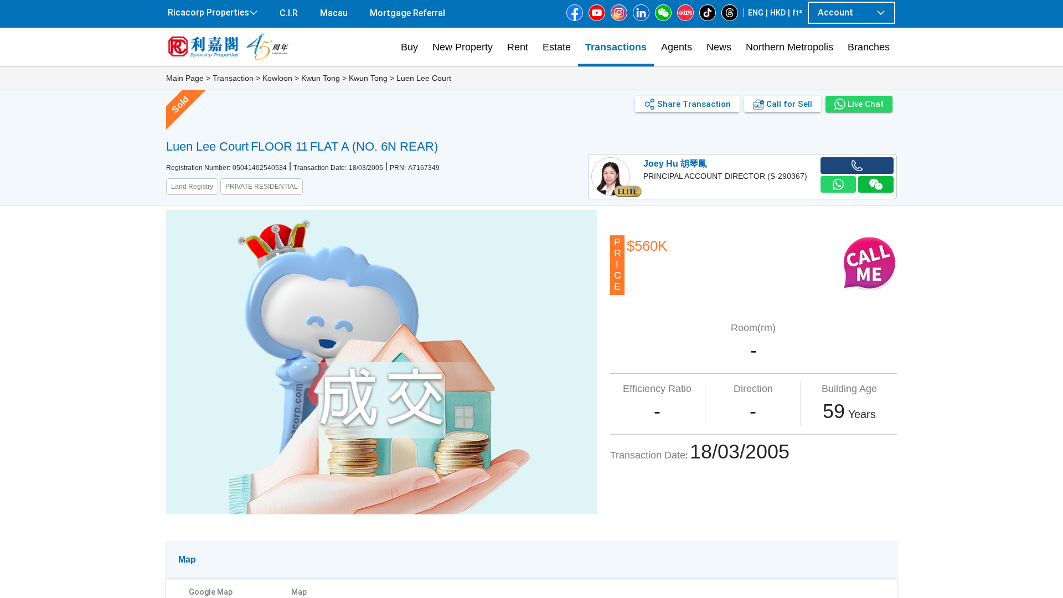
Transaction (233, 78)
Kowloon (277, 78)
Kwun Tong (320, 78)
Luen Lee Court (423, 78)
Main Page (185, 78)
